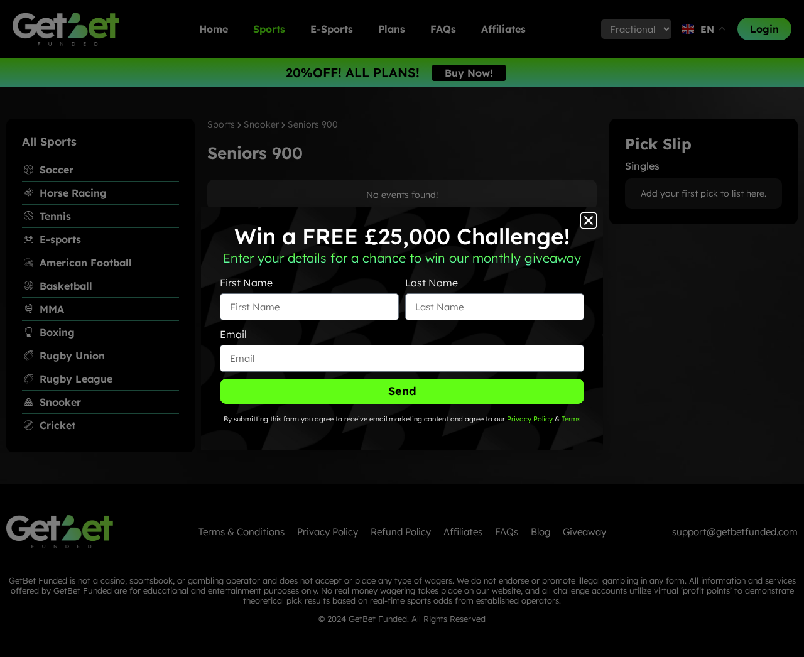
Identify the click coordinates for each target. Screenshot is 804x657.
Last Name (431, 282)
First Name (246, 282)
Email (233, 334)
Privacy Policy (529, 419)
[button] (588, 220)
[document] (402, 328)
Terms (571, 419)
